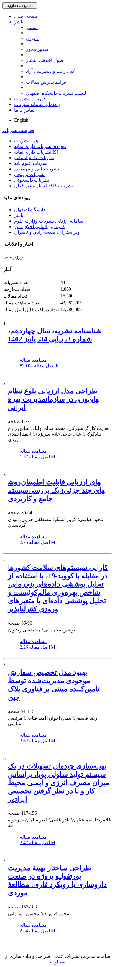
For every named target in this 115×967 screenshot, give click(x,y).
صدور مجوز (37, 49)
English (21, 120)
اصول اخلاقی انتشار (45, 60)
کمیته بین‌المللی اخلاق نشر (39, 226)
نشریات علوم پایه (31, 163)
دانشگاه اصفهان (29, 209)
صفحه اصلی (26, 16)
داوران (32, 38)
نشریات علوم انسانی (34, 157)
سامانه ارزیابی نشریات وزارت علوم (48, 220)
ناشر (18, 21)
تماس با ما (24, 109)
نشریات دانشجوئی (31, 180)
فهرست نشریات (30, 98)
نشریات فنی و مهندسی (36, 168)
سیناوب (57, 961)
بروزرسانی (13, 256)
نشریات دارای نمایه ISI (36, 151)
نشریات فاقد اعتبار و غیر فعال (43, 185)
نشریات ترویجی (29, 174)
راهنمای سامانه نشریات (37, 104)
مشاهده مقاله (33, 359)
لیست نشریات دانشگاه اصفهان (56, 93)
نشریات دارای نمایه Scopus (40, 146)
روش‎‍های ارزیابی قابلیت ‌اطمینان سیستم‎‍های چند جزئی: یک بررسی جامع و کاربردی (56, 490)
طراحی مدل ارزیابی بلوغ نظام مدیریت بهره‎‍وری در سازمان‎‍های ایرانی (53, 399)
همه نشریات (26, 140)
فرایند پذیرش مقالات (46, 82)
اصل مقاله (39, 365)
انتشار (32, 27)
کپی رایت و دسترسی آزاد (50, 71)
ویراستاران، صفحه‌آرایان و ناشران (47, 232)
